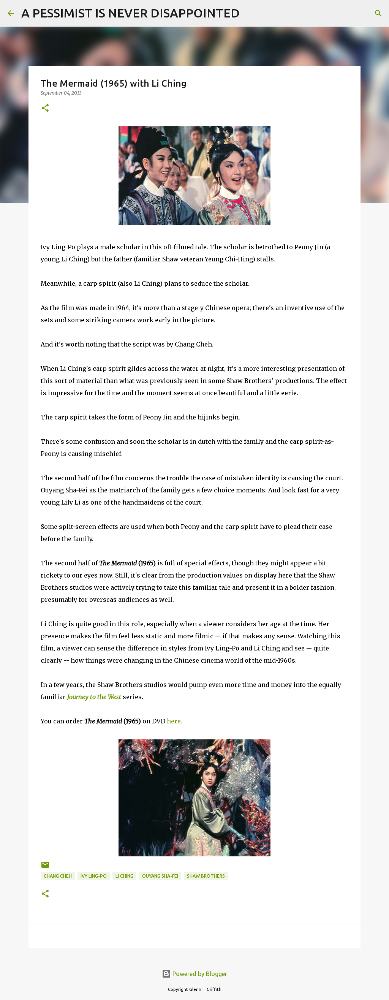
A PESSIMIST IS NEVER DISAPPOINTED (130, 13)
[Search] (250, 13)
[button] (45, 108)
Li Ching (124, 875)
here (174, 721)
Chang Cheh (58, 875)
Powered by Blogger (199, 973)
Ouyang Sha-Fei (160, 875)
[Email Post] (45, 867)
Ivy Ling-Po (94, 875)
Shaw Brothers (206, 875)
